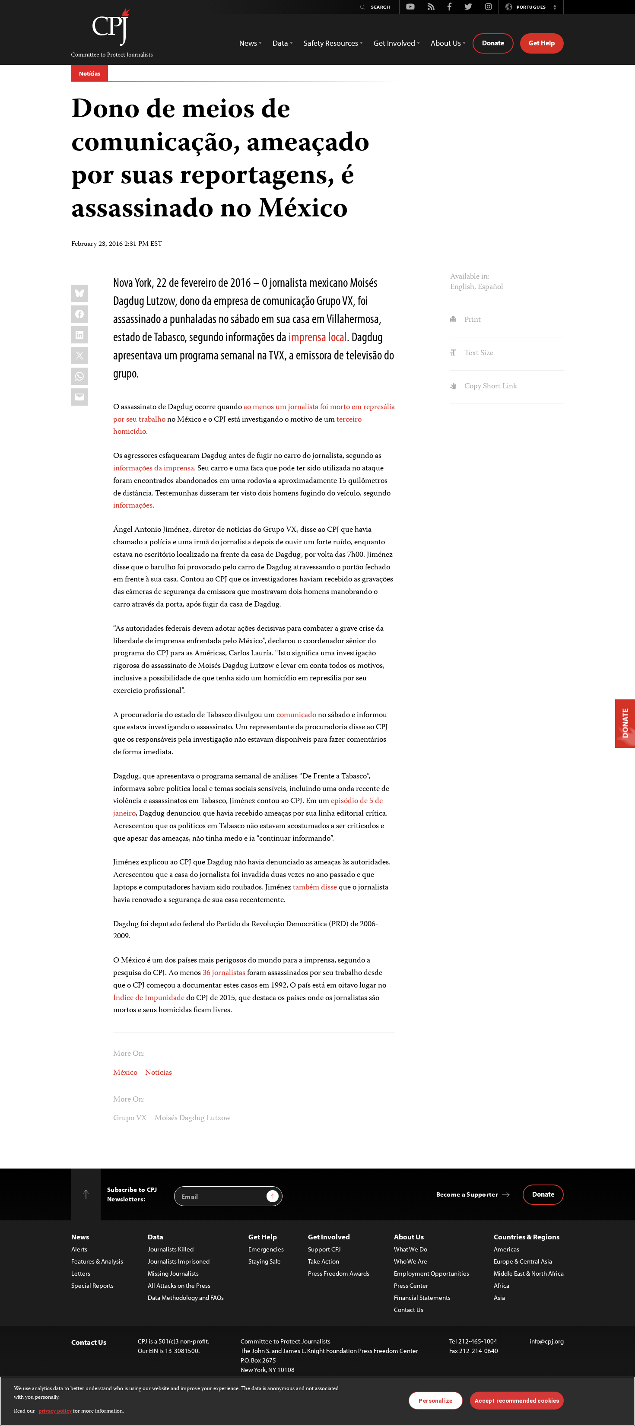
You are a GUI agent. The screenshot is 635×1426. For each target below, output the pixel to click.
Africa (501, 1285)
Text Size (478, 353)
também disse (315, 887)
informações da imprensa (153, 468)
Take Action (323, 1261)
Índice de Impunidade (148, 998)
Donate (493, 42)
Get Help (542, 42)
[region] (317, 1401)
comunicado (296, 715)
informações (132, 505)
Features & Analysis (97, 1261)
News (80, 1236)
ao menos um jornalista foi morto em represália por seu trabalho (254, 413)
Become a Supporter (467, 1194)
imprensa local (318, 336)
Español (490, 287)
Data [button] (280, 43)
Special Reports (92, 1285)
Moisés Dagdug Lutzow (193, 1118)
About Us (409, 1236)
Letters (80, 1273)
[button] (554, 7)
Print (471, 320)
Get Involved (329, 1236)
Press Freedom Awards (338, 1273)
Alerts (79, 1249)
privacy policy (55, 1411)
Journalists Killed (171, 1249)
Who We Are (410, 1261)
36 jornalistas (224, 973)
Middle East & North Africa (529, 1273)
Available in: (469, 277)
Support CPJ (324, 1249)
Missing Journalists (173, 1273)
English (462, 287)
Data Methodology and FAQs (186, 1297)
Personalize (435, 1400)
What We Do (410, 1249)
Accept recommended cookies (517, 1400)
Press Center (411, 1285)
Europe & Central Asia (523, 1261)
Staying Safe (264, 1261)
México (125, 1073)
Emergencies (266, 1249)
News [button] (248, 43)
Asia (499, 1297)
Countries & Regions (526, 1236)
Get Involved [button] (394, 43)
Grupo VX (130, 1118)
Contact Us (408, 1309)
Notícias (89, 73)
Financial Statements (422, 1297)
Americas (506, 1249)
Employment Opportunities (431, 1273)
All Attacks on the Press (179, 1285)
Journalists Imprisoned (179, 1261)
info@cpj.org (547, 1341)
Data (155, 1236)
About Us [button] (446, 43)
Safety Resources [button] (331, 43)
